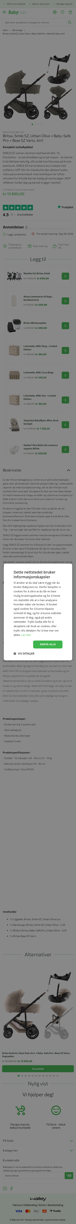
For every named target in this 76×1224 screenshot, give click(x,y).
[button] (24, 653)
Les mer (26, 635)
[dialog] (38, 612)
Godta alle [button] (48, 644)
